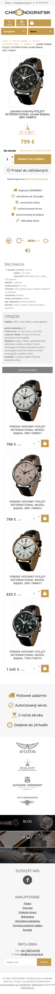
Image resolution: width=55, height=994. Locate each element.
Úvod (9, 3)
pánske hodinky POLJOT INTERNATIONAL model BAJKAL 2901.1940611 (27, 580)
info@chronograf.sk (23, 3)
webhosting (37, 984)
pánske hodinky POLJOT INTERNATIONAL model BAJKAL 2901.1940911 (27, 430)
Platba (27, 903)
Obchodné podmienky (27, 921)
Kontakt (27, 930)
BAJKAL (28, 44)
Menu (33, 31)
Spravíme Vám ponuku (37, 179)
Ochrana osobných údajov (27, 925)
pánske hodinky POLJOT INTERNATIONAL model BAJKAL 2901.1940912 (27, 505)
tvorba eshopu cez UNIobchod (15, 984)
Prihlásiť (21, 24)
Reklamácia (27, 916)
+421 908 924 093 (30, 950)
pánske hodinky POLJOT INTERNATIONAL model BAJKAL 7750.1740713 (27, 655)
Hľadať (9, 24)
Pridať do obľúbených (29, 170)
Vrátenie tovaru (27, 912)
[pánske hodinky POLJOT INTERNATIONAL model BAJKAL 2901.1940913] (27, 81)
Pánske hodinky (20, 40)
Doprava (28, 908)
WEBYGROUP (27, 987)
